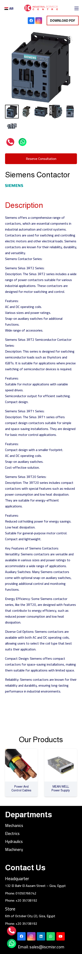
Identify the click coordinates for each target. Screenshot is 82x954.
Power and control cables (21, 788)
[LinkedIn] (41, 936)
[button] (70, 38)
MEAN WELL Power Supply (61, 788)
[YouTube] (60, 936)
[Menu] (76, 8)
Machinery (14, 849)
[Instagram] (38, 20)
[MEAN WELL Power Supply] (60, 752)
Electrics (12, 833)
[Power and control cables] (21, 752)
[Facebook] (31, 20)
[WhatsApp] (50, 936)
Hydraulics (14, 841)
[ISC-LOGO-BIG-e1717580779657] (41, 8)
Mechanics (14, 825)
